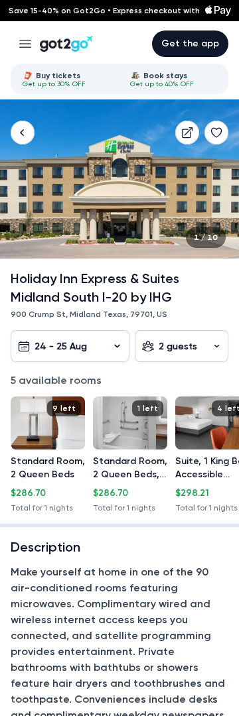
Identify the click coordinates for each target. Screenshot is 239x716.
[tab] (66, 79)
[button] (23, 133)
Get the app (190, 43)
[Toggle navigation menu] (25, 43)
